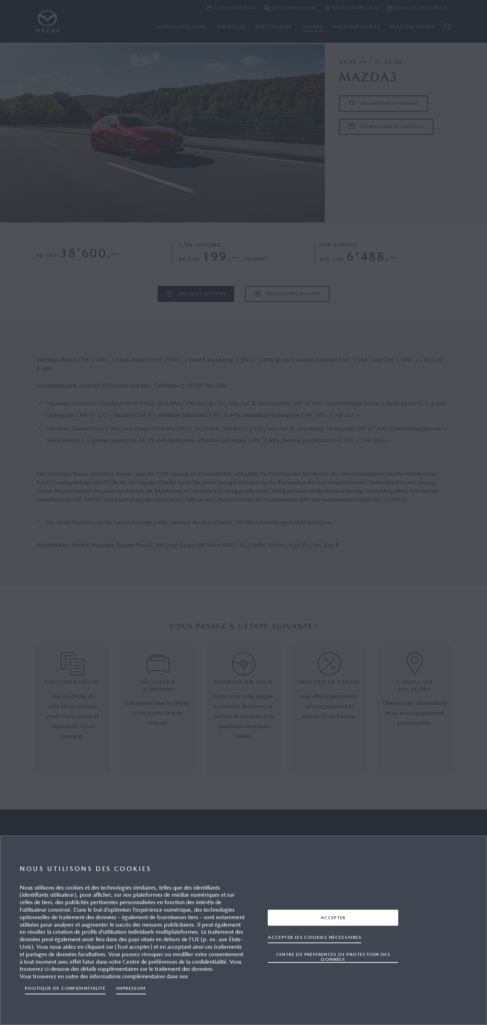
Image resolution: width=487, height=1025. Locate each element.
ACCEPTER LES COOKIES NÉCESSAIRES (315, 937)
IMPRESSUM (131, 988)
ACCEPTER (333, 917)
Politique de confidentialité (65, 988)
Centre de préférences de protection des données (333, 957)
